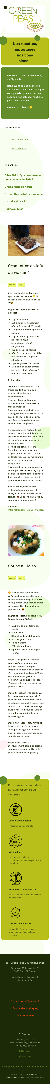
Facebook (26, 1051)
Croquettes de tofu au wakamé (24, 194)
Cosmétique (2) (23, 139)
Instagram (26, 1056)
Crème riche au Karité (18, 186)
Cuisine (12, 285)
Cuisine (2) (21, 148)
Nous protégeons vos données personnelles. (25, 1066)
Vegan (21, 285)
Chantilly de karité (16, 201)
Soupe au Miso (14, 209)
